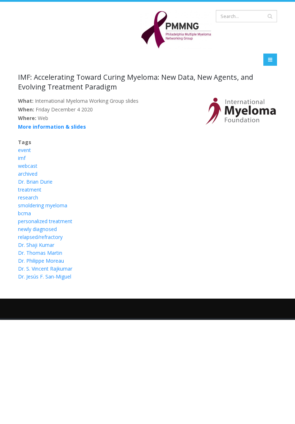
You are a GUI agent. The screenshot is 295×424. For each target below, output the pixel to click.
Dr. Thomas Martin (40, 252)
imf (22, 158)
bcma (24, 213)
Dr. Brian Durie (35, 181)
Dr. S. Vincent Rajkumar (45, 268)
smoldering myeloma (42, 205)
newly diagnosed (37, 229)
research (28, 197)
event (24, 150)
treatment (29, 189)
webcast (27, 165)
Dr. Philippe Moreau (41, 260)
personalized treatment (45, 221)
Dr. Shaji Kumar (36, 244)
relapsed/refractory (40, 237)
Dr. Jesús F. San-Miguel (44, 276)
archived (27, 173)
